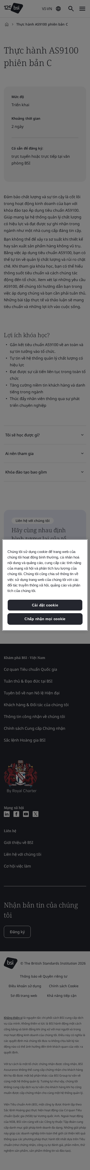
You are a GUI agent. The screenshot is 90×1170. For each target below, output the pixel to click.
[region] (45, 585)
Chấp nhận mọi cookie (45, 619)
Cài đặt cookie (45, 605)
